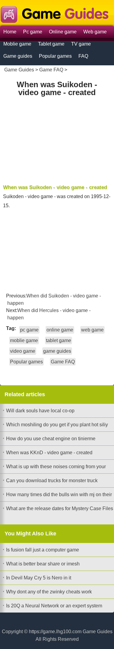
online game (60, 329)
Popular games (55, 56)
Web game (95, 31)
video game (22, 351)
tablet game (58, 340)
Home (9, 31)
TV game (81, 43)
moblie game (24, 340)
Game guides (17, 56)
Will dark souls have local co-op (40, 410)
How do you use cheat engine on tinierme (50, 438)
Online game (63, 31)
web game (92, 329)
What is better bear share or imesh (43, 563)
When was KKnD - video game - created (49, 452)
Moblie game (17, 43)
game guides (57, 351)
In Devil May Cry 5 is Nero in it (38, 577)
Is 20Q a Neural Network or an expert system (54, 605)
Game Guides (19, 69)
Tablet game (51, 43)
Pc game (32, 31)
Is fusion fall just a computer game (42, 549)
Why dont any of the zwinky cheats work (49, 591)
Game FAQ (51, 69)
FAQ (83, 56)
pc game (29, 329)
